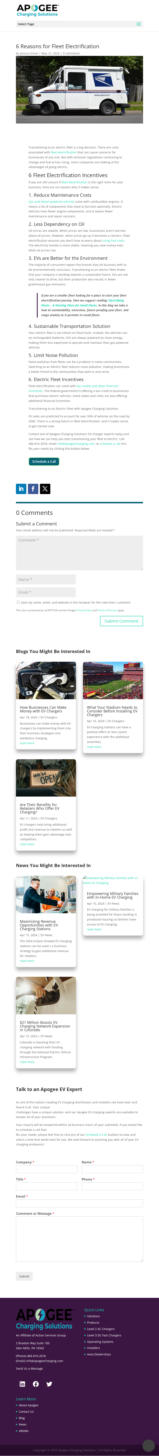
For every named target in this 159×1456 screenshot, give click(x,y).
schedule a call (110, 444)
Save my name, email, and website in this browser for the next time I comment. (76, 602)
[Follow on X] (45, 489)
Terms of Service (107, 610)
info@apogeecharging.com (75, 444)
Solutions (93, 1316)
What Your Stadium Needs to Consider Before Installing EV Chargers (112, 711)
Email (22, 1196)
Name (88, 1162)
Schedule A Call (96, 1135)
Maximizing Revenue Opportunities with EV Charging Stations (39, 925)
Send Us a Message (29, 1368)
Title (21, 1179)
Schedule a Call (44, 461)
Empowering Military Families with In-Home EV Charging (113, 895)
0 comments (71, 53)
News (22, 1424)
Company (25, 1162)
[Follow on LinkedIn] (21, 489)
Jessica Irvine (29, 53)
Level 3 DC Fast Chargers (104, 1335)
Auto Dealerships (99, 1354)
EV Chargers (49, 717)
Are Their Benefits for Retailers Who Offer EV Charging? (39, 808)
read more (27, 743)
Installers (93, 1348)
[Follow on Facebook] (33, 489)
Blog (22, 1418)
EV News (46, 935)
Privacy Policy (84, 610)
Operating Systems (100, 1342)
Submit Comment (122, 621)
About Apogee (28, 1405)
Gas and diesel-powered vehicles (51, 202)
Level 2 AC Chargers (101, 1329)
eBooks (24, 1431)
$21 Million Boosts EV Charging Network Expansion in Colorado (45, 1026)
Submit (24, 1276)
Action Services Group (50, 1335)
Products (93, 1322)
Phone (88, 1179)
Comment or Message (35, 1213)
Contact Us (26, 1412)
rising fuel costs (113, 240)
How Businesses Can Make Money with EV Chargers (43, 709)
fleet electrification (64, 152)
